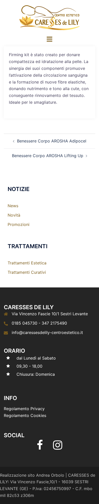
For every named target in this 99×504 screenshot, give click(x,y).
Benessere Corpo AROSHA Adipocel (51, 140)
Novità (14, 215)
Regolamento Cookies (25, 415)
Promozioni (18, 224)
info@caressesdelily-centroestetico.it (47, 332)
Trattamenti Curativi (27, 272)
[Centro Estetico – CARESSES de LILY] (49, 17)
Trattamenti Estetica (27, 262)
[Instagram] (57, 447)
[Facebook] (40, 447)
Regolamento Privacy (24, 408)
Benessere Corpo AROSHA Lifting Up (47, 155)
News (13, 205)
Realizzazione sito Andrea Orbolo (32, 475)
